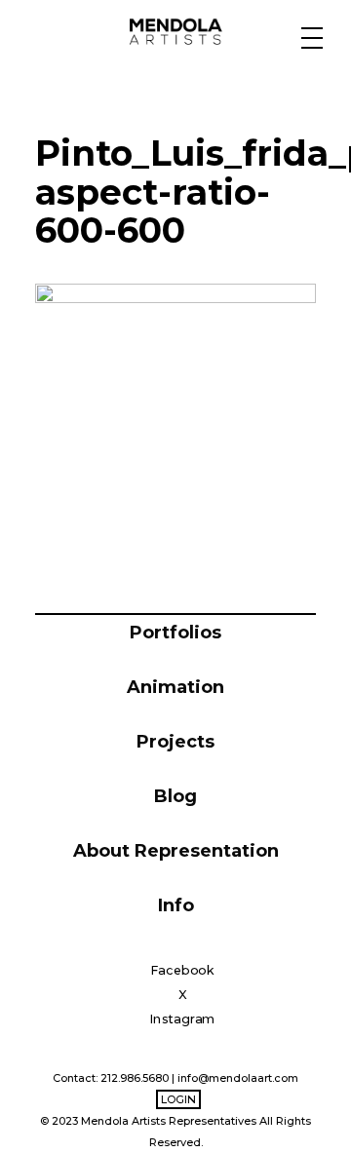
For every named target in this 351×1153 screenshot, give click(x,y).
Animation (175, 687)
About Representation (176, 851)
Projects (175, 741)
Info (176, 905)
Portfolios (175, 632)
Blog (175, 796)
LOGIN (178, 1099)
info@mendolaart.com (237, 1078)
